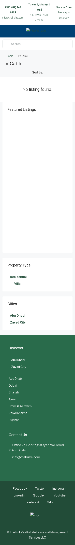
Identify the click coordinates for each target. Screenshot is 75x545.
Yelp (49, 502)
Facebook (19, 488)
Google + (39, 495)
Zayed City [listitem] (17, 322)
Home (9, 56)
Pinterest (32, 502)
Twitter (40, 488)
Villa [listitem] (17, 284)
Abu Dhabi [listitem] (17, 315)
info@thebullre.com (13, 17)
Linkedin (19, 495)
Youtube (59, 495)
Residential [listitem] (18, 277)
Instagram (59, 488)
